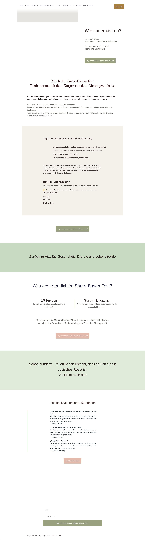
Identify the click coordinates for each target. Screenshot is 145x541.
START (21, 5)
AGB (60, 535)
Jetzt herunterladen (72, 461)
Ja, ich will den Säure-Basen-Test (100, 61)
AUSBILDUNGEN (30, 5)
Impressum (48, 535)
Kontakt (119, 7)
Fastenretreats (46, 5)
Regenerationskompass (83, 5)
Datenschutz (55, 535)
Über (58, 5)
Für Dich (66, 5)
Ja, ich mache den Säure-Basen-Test (72, 229)
